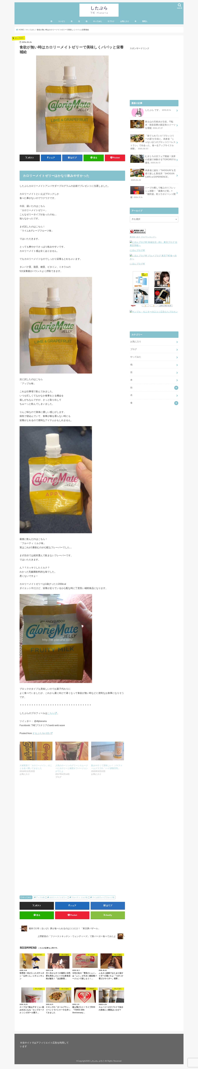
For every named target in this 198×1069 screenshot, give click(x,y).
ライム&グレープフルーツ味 (103, 897)
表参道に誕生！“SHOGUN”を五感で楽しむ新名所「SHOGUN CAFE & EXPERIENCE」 (153, 175)
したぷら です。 (158, 110)
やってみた (97, 21)
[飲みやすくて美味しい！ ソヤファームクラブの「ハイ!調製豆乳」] (107, 751)
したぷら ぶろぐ (97, 1061)
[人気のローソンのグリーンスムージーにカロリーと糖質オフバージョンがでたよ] (71, 751)
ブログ (133, 349)
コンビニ (61, 21)
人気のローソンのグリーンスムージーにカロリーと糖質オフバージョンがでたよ (71, 768)
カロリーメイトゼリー (58, 897)
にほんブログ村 (137, 250)
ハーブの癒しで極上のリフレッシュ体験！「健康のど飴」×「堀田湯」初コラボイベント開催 (153, 193)
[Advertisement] (72, 813)
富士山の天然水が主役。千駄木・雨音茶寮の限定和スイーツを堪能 (160, 125)
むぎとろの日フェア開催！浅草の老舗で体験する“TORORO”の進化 (160, 159)
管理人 (144, 21)
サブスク (111, 21)
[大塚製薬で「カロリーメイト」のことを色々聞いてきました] (36, 751)
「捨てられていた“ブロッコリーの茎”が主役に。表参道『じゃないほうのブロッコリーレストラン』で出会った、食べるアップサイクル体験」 (153, 142)
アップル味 (40, 897)
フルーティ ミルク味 (79, 897)
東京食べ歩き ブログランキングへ (143, 237)
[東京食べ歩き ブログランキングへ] (138, 233)
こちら (50, 713)
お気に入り (124, 21)
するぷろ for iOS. (41, 733)
